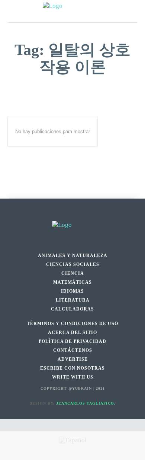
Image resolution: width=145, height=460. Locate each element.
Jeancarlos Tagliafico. (86, 403)
